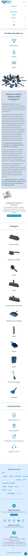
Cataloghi (10, 486)
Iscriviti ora (14, 514)
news (14, 6)
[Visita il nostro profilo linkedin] (4, 521)
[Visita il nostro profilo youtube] (18, 521)
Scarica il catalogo (14, 215)
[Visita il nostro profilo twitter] (23, 521)
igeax (3, 472)
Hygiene (11, 476)
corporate (13, 3)
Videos (17, 486)
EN (20, 493)
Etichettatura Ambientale (8, 483)
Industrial (25, 476)
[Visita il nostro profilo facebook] (14, 521)
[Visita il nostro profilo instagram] (9, 521)
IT (17, 493)
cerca (9, 490)
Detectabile (18, 476)
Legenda (4, 490)
